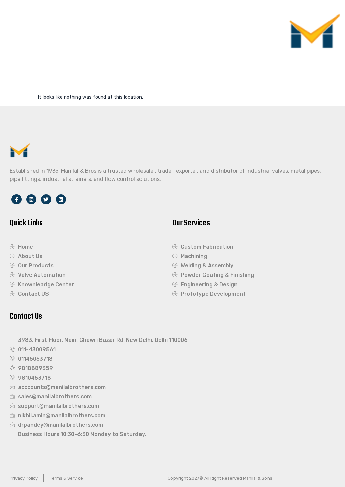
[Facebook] (16, 199)
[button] (26, 31)
